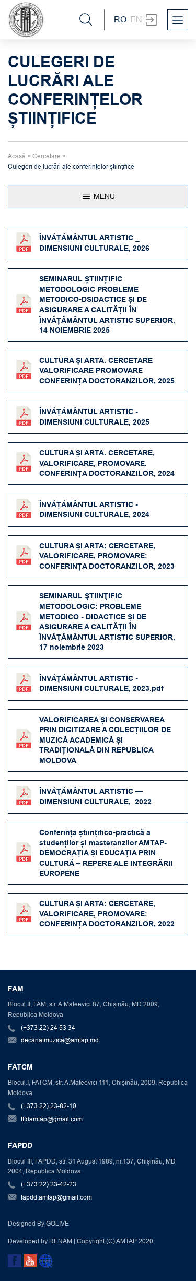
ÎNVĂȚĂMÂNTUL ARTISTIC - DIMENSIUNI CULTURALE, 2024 (94, 509)
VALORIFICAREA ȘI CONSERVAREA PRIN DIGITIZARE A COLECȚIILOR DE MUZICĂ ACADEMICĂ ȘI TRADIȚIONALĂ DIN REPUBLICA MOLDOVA (105, 740)
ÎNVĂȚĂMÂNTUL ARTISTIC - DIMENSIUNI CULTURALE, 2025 (94, 416)
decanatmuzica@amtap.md (60, 1040)
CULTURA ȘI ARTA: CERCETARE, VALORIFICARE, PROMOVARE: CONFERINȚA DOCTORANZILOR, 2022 (107, 913)
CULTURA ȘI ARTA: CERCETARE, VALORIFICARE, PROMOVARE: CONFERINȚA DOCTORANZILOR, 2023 (107, 556)
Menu (103, 196)
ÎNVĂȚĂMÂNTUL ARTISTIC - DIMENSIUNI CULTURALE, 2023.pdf (101, 683)
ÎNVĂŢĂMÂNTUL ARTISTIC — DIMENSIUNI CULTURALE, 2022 (95, 796)
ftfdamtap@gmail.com (52, 1119)
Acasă (17, 156)
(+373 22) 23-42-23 (48, 1184)
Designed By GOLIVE (38, 1223)
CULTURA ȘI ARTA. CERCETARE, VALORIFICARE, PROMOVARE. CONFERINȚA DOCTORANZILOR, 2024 (108, 463)
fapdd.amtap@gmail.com (56, 1197)
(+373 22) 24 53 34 (48, 1027)
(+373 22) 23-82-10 (48, 1106)
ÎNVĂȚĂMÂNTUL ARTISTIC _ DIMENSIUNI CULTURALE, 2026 (94, 242)
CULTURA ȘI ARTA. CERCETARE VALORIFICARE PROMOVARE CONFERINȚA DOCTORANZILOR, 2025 (107, 370)
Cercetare (46, 156)
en (136, 19)
